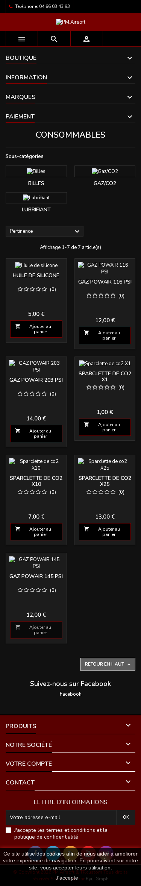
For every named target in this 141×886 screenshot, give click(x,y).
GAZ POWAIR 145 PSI (36, 576)
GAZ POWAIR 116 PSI (105, 281)
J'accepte (67, 878)
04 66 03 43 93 (54, 6)
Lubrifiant (36, 209)
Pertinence (46, 231)
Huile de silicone (36, 275)
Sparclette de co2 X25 (105, 481)
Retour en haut (108, 664)
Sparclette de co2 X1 (105, 376)
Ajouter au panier (33, 329)
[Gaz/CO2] (105, 171)
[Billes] (36, 171)
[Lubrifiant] (36, 198)
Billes (36, 183)
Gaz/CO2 (105, 183)
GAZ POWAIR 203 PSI (36, 380)
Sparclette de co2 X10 (36, 481)
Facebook (70, 694)
